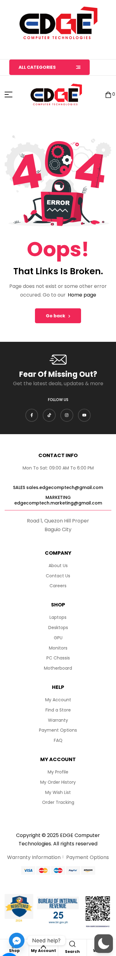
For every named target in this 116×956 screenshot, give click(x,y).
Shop (14, 950)
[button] (103, 943)
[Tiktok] (49, 415)
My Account (43, 950)
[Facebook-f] (31, 415)
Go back (55, 316)
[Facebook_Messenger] (16, 940)
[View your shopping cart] (108, 94)
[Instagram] (66, 415)
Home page (82, 294)
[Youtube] (84, 415)
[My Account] (43, 945)
